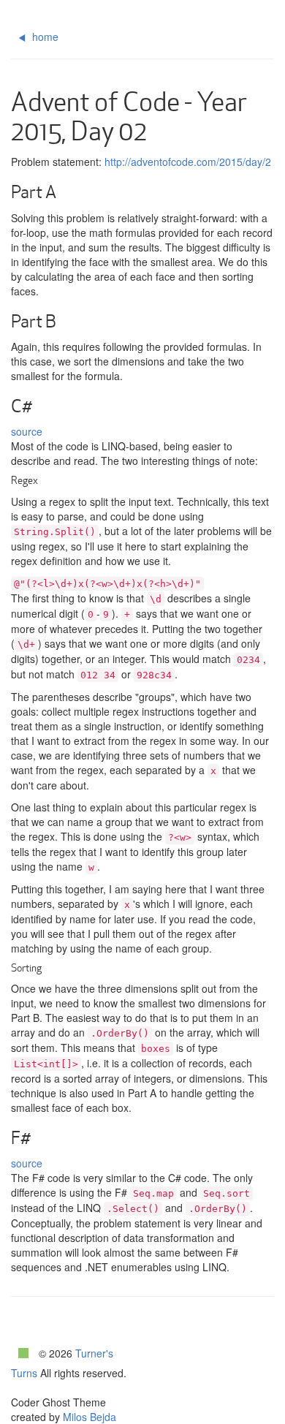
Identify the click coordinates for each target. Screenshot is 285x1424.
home (43, 36)
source (26, 431)
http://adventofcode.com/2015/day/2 (187, 161)
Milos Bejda (89, 1416)
